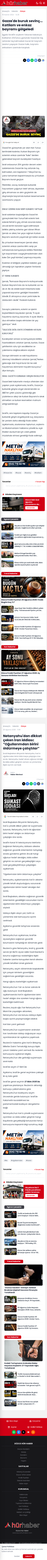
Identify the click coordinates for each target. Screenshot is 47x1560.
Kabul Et (28, 1556)
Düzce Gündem (23, 1449)
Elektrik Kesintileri (23, 1480)
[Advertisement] (23, 89)
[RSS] (33, 1432)
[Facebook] (19, 1432)
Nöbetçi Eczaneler (23, 1472)
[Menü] (44, 3)
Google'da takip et (12, 142)
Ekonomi (23, 1458)
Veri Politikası (23, 1506)
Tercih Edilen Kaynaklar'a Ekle (17, 816)
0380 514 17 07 (9, 1543)
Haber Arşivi (23, 1483)
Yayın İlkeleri (23, 1500)
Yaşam (23, 1461)
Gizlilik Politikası (36, 1427)
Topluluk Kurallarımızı (23, 1503)
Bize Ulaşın (14, 1421)
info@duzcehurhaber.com (31, 1543)
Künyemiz (36, 1421)
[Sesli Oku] (34, 142)
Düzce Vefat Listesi (23, 1475)
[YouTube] (28, 1432)
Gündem (23, 1455)
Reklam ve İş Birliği (23, 1512)
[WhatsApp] (14, 1432)
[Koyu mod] (37, 3)
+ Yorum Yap (40, 482)
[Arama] (40, 3)
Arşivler (14, 1427)
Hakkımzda (23, 1494)
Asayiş (23, 1452)
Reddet (17, 1556)
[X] (23, 1432)
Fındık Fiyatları (23, 1478)
